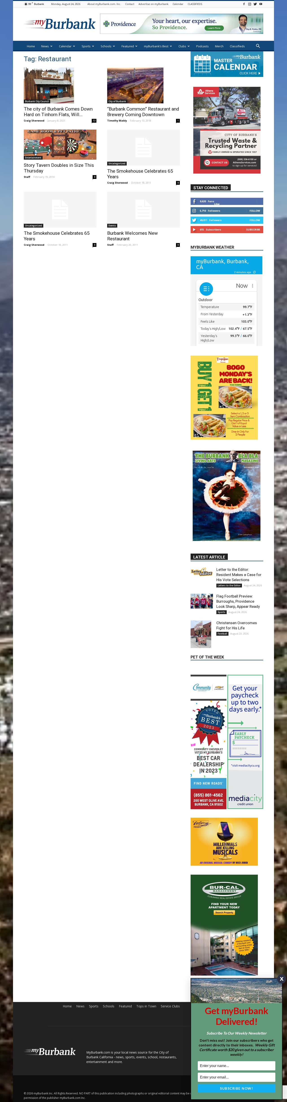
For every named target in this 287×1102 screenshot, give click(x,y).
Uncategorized (117, 163)
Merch (219, 46)
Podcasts (202, 46)
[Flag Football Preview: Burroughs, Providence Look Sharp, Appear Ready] (202, 603)
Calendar (178, 4)
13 (94, 120)
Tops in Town (146, 1041)
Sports (86, 46)
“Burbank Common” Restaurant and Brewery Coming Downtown (143, 111)
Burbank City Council (37, 101)
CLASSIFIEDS (195, 4)
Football (222, 635)
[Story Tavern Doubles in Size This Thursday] (60, 145)
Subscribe (253, 229)
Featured (128, 46)
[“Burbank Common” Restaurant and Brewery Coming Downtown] (143, 85)
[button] (257, 46)
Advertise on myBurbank (153, 4)
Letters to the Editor (229, 587)
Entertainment (33, 157)
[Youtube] (260, 4)
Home (31, 46)
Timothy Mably (117, 120)
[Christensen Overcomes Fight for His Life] (202, 636)
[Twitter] (255, 4)
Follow (255, 210)
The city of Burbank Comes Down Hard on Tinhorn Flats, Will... (58, 111)
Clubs (182, 46)
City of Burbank (117, 101)
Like (217, 203)
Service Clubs (170, 1041)
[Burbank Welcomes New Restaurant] (143, 210)
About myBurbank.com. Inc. (104, 4)
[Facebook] (243, 4)
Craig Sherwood (34, 120)
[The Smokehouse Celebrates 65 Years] (143, 147)
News (45, 46)
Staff (27, 176)
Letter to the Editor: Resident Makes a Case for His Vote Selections (238, 576)
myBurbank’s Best (156, 46)
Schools (106, 46)
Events (112, 225)
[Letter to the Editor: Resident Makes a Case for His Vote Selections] (202, 574)
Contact (129, 4)
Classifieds (237, 46)
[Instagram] (249, 4)
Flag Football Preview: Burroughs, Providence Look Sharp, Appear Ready (238, 603)
